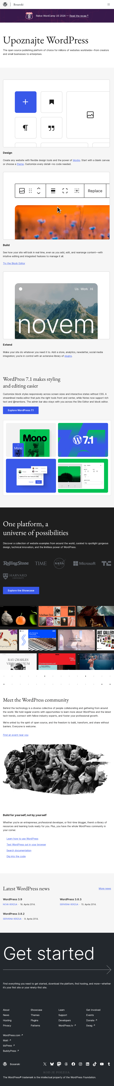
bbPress (9, 1045)
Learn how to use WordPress (22, 838)
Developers (64, 1020)
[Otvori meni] (109, 4)
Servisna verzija (69, 904)
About (6, 1009)
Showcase (36, 1009)
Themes (35, 1015)
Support (62, 1015)
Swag (90, 1025)
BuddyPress (11, 1050)
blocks (76, 160)
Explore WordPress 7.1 (21, 410)
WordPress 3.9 (12, 899)
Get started (49, 954)
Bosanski (15, 1064)
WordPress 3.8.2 (13, 913)
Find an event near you (15, 734)
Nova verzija (10, 904)
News (6, 1015)
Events (90, 1015)
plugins (68, 355)
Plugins (34, 1020)
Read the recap (79, 15)
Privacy (7, 1025)
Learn (61, 1009)
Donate (91, 1020)
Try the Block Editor (14, 263)
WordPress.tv (67, 1025)
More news (105, 888)
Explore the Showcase (21, 590)
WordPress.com (13, 1035)
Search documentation (19, 850)
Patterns (35, 1025)
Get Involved (93, 1009)
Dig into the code (16, 856)
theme (20, 164)
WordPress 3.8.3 (70, 899)
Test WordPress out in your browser (26, 844)
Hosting (7, 1020)
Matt (7, 1040)
